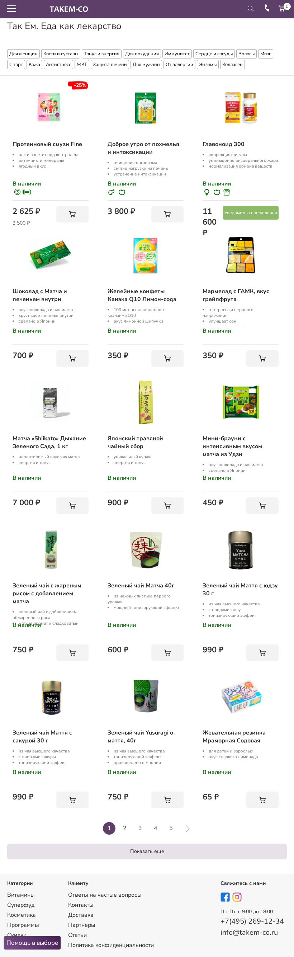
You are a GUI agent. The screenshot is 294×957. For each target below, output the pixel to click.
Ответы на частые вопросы (105, 895)
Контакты (81, 905)
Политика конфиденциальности (111, 945)
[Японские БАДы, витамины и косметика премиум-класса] (67, 9)
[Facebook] (225, 898)
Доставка (81, 915)
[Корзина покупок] (282, 8)
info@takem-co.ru (249, 932)
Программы (23, 925)
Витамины (21, 895)
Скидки (17, 935)
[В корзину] (72, 214)
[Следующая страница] (185, 828)
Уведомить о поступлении (250, 213)
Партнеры (81, 925)
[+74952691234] (267, 9)
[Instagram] (237, 898)
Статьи (77, 935)
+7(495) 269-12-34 (252, 921)
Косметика (21, 915)
